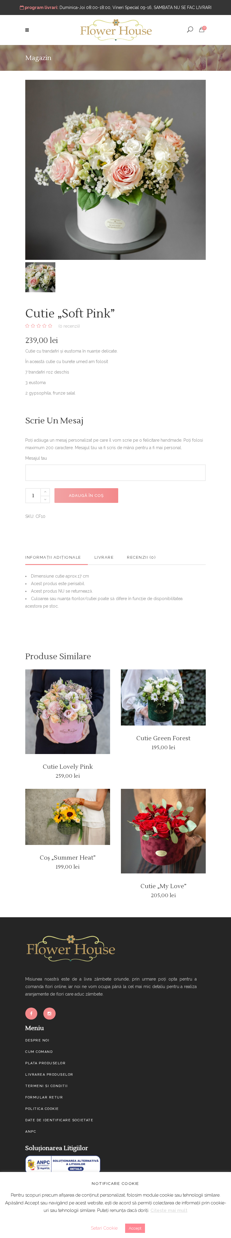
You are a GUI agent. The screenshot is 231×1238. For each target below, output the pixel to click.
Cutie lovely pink (68, 767)
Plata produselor (45, 1063)
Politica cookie (42, 1109)
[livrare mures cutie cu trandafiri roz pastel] (115, 171)
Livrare (104, 557)
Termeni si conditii (46, 1086)
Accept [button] (135, 1228)
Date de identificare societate (59, 1120)
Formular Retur (44, 1097)
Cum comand (39, 1052)
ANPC (30, 1132)
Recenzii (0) (141, 557)
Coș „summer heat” (68, 858)
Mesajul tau (36, 458)
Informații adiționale (53, 557)
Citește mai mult (168, 1210)
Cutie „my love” (163, 886)
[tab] (56, 557)
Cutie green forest (163, 738)
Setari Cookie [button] (104, 1228)
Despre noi (37, 1040)
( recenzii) (69, 326)
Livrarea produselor (49, 1075)
